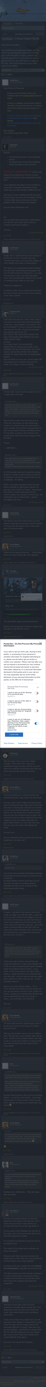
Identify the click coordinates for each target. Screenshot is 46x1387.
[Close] (41, 644)
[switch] (37, 693)
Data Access (23, 743)
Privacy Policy (37, 743)
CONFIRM (14, 734)
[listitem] (23, 687)
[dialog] (23, 693)
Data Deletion (9, 743)
